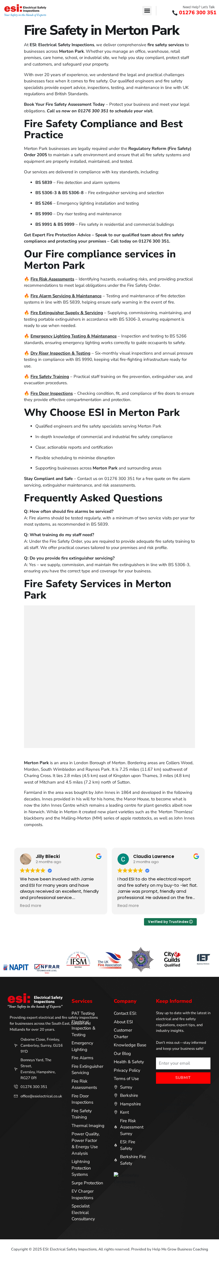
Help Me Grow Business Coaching (180, 1249)
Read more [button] (30, 905)
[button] (147, 10)
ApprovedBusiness (174, 1092)
